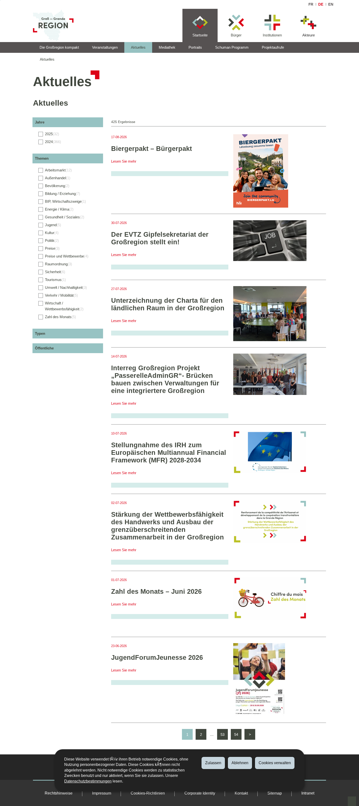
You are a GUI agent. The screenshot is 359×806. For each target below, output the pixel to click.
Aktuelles (138, 47)
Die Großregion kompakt (59, 47)
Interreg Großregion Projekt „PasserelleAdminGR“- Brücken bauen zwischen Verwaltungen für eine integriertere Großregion (165, 379)
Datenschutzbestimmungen (88, 781)
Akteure (308, 35)
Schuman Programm (232, 47)
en (330, 4)
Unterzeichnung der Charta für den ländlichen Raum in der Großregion (167, 304)
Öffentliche (44, 348)
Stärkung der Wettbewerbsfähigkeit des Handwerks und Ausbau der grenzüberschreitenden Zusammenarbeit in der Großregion (167, 526)
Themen (42, 158)
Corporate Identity (199, 793)
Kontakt (241, 793)
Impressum (101, 793)
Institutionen (272, 35)
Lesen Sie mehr (123, 161)
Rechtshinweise (59, 793)
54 (236, 734)
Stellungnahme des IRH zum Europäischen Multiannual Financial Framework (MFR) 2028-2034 (168, 452)
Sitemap (274, 793)
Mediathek (167, 47)
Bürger (236, 35)
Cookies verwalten (275, 763)
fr (310, 4)
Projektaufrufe (273, 47)
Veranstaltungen (105, 47)
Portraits (195, 47)
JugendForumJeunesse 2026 (157, 657)
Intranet (307, 793)
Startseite (200, 35)
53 (222, 734)
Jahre (39, 122)
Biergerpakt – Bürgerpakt (151, 148)
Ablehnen (240, 763)
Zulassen (213, 763)
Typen (40, 333)
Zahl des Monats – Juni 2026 (156, 591)
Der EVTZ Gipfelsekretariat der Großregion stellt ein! (160, 238)
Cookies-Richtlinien (148, 793)
